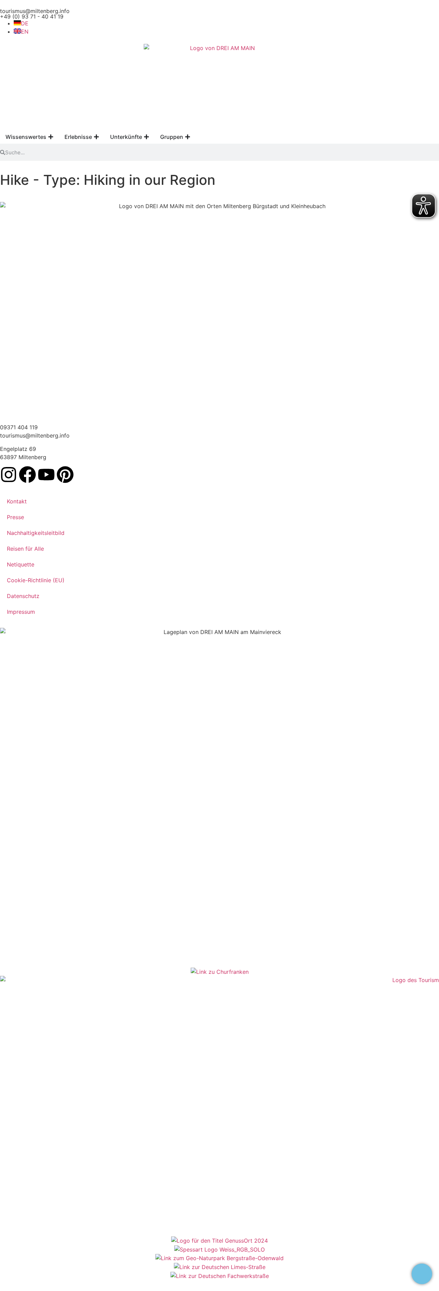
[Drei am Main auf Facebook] (27, 474)
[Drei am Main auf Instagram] (8, 474)
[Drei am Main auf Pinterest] (65, 474)
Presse (15, 517)
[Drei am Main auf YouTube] (46, 474)
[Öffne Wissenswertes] (51, 137)
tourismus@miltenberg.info (35, 11)
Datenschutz (23, 596)
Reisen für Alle (25, 548)
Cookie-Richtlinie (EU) (35, 580)
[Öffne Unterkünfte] (146, 137)
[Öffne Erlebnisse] (96, 137)
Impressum (21, 611)
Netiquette (20, 564)
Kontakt (17, 501)
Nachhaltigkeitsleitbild (35, 532)
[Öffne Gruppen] (187, 137)
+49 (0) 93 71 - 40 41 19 (31, 16)
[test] (422, 1274)
